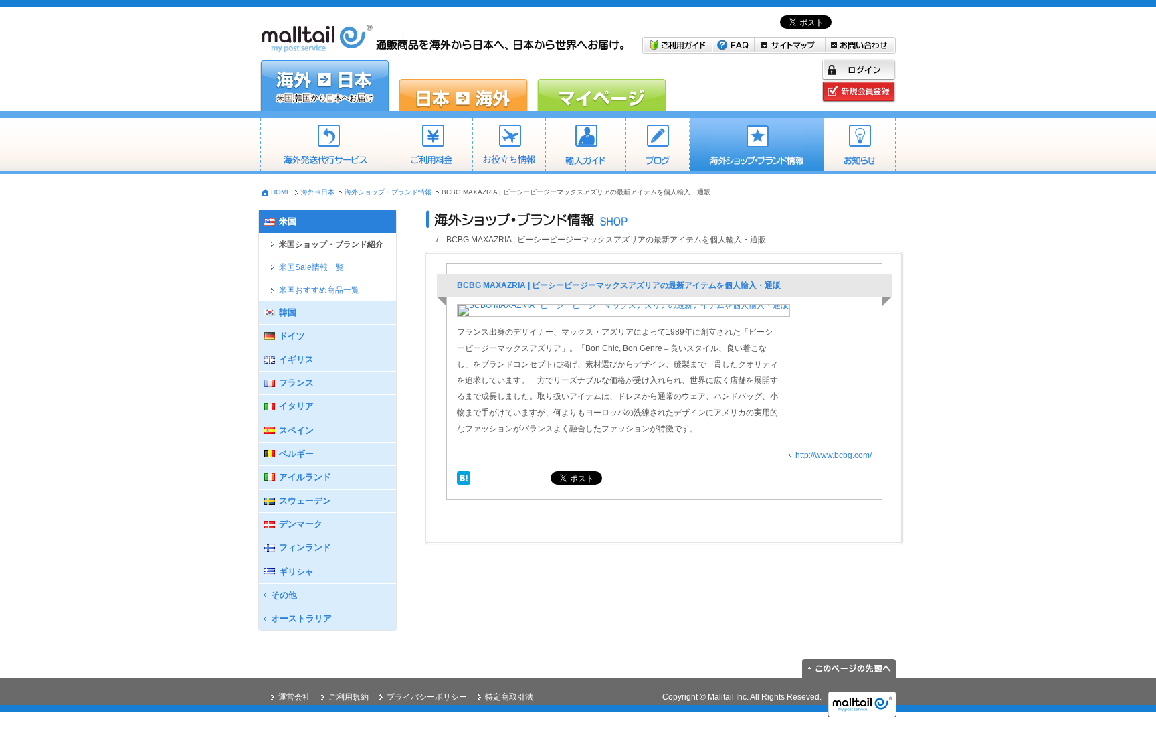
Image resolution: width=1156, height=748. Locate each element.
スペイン (296, 430)
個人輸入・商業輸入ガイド (585, 146)
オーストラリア (301, 618)
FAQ (733, 45)
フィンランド (305, 547)
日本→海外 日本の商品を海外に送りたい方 (463, 85)
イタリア (296, 406)
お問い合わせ (861, 45)
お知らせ (860, 146)
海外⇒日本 (317, 192)
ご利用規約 (348, 697)
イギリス (296, 359)
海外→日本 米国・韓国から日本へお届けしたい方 (324, 85)
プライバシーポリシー (427, 697)
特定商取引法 (509, 697)
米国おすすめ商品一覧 (319, 290)
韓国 (287, 312)
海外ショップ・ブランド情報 (756, 146)
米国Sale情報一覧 (311, 267)
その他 (284, 595)
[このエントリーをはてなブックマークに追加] (463, 476)
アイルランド (305, 477)
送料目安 (508, 146)
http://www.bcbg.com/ (833, 455)
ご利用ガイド (677, 45)
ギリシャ (296, 572)
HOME (281, 192)
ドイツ (292, 336)
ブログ (657, 146)
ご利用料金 (431, 146)
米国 (287, 221)
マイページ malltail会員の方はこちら (601, 85)
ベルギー (296, 454)
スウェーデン (305, 501)
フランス (296, 383)
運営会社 (294, 697)
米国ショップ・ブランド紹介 (331, 244)
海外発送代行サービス (325, 146)
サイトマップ (790, 45)
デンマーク (300, 524)
